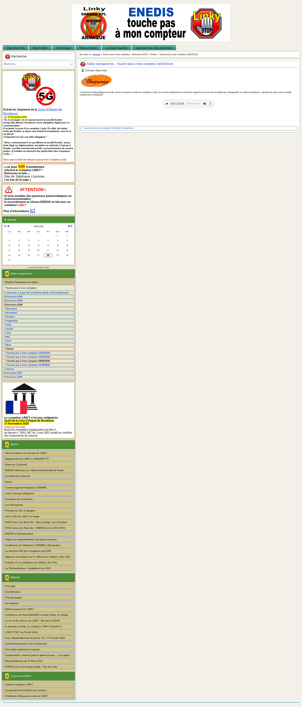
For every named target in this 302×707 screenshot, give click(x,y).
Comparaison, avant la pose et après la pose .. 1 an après (37, 655)
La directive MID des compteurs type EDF (28, 551)
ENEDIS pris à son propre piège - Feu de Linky (31, 666)
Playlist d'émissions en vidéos (21, 282)
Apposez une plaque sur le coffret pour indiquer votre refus (37, 556)
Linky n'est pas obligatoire (19, 493)
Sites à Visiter (40, 47)
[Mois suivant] (69, 226)
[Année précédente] (5, 226)
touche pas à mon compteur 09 (99, 128)
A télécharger (63, 47)
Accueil (96, 54)
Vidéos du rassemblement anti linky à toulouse (31, 539)
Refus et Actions (88, 47)
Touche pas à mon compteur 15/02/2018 (28, 357)
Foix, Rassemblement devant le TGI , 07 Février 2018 (35, 637)
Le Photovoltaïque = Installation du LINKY (28, 568)
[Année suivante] (71, 226)
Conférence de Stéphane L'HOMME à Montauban (32, 545)
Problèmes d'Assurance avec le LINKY (26, 696)
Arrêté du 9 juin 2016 (14, 426)
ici (29, 173)
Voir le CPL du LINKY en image (22, 516)
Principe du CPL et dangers (20, 510)
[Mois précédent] (8, 226)
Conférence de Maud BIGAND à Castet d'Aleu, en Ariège (36, 614)
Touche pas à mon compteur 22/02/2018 (28, 353)
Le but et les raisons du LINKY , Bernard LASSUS (32, 620)
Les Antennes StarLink (17, 476)
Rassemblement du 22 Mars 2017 (24, 661)
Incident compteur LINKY (19, 684)
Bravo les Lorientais (16, 464)
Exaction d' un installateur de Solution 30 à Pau (31, 562)
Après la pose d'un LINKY (19, 609)
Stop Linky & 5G (15, 47)
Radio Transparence (124, 128)
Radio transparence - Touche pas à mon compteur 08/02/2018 (130, 64)
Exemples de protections (19, 499)
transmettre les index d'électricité (154, 47)
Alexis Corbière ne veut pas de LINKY (26, 453)
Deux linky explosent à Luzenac (22, 649)
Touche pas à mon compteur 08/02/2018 (28, 361)
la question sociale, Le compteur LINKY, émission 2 (33, 626)
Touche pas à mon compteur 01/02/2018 (28, 365)
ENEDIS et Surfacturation (19, 533)
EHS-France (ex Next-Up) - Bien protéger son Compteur (36, 522)
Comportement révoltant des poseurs (25, 690)
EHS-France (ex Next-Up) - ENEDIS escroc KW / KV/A (35, 527)
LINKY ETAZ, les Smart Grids (21, 632)
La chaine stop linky (116, 47)
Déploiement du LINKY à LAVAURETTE (27, 458)
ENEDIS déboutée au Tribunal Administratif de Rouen (34, 470)
